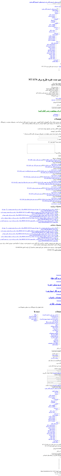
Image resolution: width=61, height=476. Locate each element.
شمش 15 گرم (51, 40)
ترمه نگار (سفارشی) (53, 291)
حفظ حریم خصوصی (53, 343)
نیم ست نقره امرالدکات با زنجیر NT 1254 (51, 172)
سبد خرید (55, 340)
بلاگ (57, 331)
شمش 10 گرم (51, 38)
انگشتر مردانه (51, 26)
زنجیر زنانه (52, 30)
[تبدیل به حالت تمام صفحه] (59, 474)
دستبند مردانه (51, 16)
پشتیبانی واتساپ (55, 298)
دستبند (56, 13)
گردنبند (56, 11)
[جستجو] (60, 5)
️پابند (57, 41)
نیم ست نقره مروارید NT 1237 (53, 189)
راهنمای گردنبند (33, 316)
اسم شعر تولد (54, 43)
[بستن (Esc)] (56, 474)
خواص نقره (34, 319)
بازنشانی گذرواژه (57, 373)
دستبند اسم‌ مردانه (50, 45)
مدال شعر (52, 55)
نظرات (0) (55, 115)
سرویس (56, 33)
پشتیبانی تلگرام (55, 304)
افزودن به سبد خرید (56, 107)
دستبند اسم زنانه (51, 44)
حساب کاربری (54, 337)
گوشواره (56, 19)
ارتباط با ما (55, 330)
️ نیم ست (56, 27)
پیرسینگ (53, 20)
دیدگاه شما (58, 153)
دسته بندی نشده (33, 317)
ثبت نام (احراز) (54, 316)
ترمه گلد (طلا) (56, 278)
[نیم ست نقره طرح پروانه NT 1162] (42, 176)
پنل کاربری (55, 320)
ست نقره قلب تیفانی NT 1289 (53, 161)
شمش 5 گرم (52, 37)
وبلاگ (35, 314)
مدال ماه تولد (52, 58)
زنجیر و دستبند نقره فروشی (51, 323)
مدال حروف (52, 54)
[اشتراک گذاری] (57, 474)
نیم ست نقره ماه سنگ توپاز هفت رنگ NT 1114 (49, 183)
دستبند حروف (51, 47)
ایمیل (59, 139)
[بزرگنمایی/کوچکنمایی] (60, 474)
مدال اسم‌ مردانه (51, 52)
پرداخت (56, 339)
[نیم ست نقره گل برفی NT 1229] (43, 165)
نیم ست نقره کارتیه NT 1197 (54, 195)
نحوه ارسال (55, 327)
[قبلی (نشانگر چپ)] (60, 475)
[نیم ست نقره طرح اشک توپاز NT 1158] (40, 199)
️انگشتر (56, 23)
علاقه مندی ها (54, 334)
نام (60, 136)
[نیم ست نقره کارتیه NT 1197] (45, 193)
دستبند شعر (52, 48)
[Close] (60, 362)
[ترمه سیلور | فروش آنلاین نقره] (50, 9)
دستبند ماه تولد (51, 50)
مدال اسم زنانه (51, 51)
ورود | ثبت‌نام (58, 6)
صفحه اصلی (55, 10)
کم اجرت (55, 60)
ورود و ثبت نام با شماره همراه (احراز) (49, 319)
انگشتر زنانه (52, 24)
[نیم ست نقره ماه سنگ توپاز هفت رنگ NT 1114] (36, 182)
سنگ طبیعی (55, 61)
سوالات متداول (54, 326)
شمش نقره (55, 34)
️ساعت (53, 17)
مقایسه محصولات (53, 333)
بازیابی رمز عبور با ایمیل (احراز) (50, 314)
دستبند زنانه (52, 14)
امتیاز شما (58, 142)
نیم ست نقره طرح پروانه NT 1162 (52, 178)
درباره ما (56, 329)
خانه (60, 66)
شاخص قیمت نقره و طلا (52, 322)
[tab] (29, 114)
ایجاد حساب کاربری (56, 386)
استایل (35, 320)
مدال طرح (52, 57)
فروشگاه (56, 341)
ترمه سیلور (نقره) (54, 285)
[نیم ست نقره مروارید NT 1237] (44, 188)
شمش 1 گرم (52, 35)
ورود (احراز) (55, 317)
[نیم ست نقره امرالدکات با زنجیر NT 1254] (39, 171)
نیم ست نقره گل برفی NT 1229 (53, 166)
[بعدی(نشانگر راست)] (59, 475)
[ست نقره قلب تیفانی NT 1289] (44, 159)
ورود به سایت (57, 374)
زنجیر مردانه (52, 31)
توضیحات (55, 114)
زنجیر (56, 28)
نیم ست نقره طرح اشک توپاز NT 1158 (51, 200)
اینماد (56, 324)
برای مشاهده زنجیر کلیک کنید (49, 111)
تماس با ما (58, 98)
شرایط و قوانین (54, 336)
